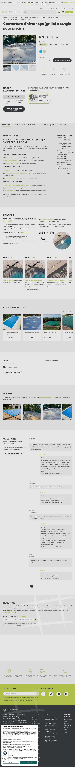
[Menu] (7, 751)
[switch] (4, 761)
